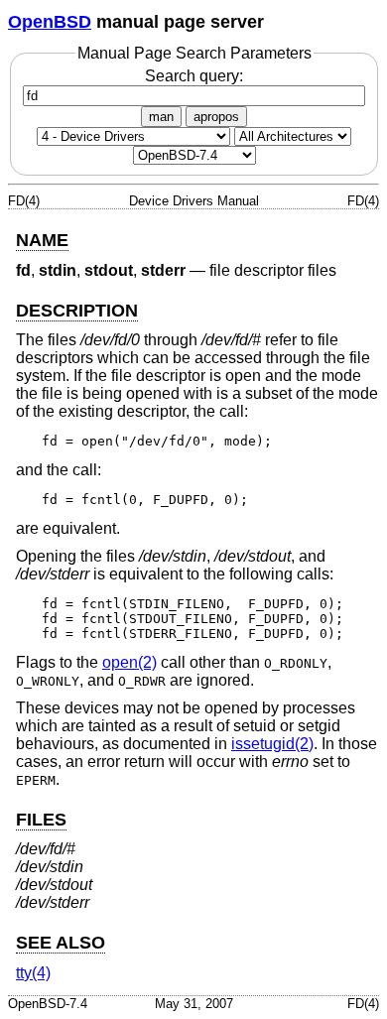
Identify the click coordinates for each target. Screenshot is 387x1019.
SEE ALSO (60, 943)
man (161, 116)
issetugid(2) (272, 743)
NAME (42, 240)
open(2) (129, 662)
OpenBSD (49, 22)
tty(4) (33, 972)
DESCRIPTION (77, 310)
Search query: (194, 75)
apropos (216, 116)
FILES (41, 819)
